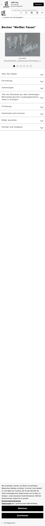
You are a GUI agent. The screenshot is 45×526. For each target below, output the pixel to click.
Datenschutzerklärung (11, 501)
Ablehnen (22, 508)
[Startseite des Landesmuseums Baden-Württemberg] (6, 14)
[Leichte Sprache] (32, 12)
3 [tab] (21, 66)
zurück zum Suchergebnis (13, 17)
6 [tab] (31, 66)
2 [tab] (18, 66)
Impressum (6, 503)
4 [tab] (24, 66)
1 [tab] (14, 66)
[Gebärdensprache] (37, 12)
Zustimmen (22, 516)
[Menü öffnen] (21, 12)
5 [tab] (28, 66)
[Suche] (26, 12)
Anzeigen (38, 4)
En (42, 12)
